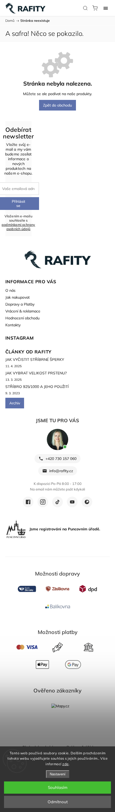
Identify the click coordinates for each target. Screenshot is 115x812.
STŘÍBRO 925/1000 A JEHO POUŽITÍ (37, 386)
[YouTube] (72, 502)
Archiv (14, 403)
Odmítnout (58, 801)
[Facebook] (28, 502)
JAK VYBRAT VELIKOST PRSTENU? (36, 373)
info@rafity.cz (61, 470)
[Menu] (105, 8)
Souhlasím (57, 787)
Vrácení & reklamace (22, 311)
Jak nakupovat (17, 297)
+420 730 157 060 (60, 458)
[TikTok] (57, 502)
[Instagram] (42, 502)
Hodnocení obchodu (22, 318)
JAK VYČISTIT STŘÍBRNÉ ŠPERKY (34, 359)
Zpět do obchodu (57, 105)
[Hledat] (85, 8)
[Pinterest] (87, 502)
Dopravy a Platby (19, 304)
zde (65, 764)
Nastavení (58, 774)
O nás (10, 290)
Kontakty (13, 325)
